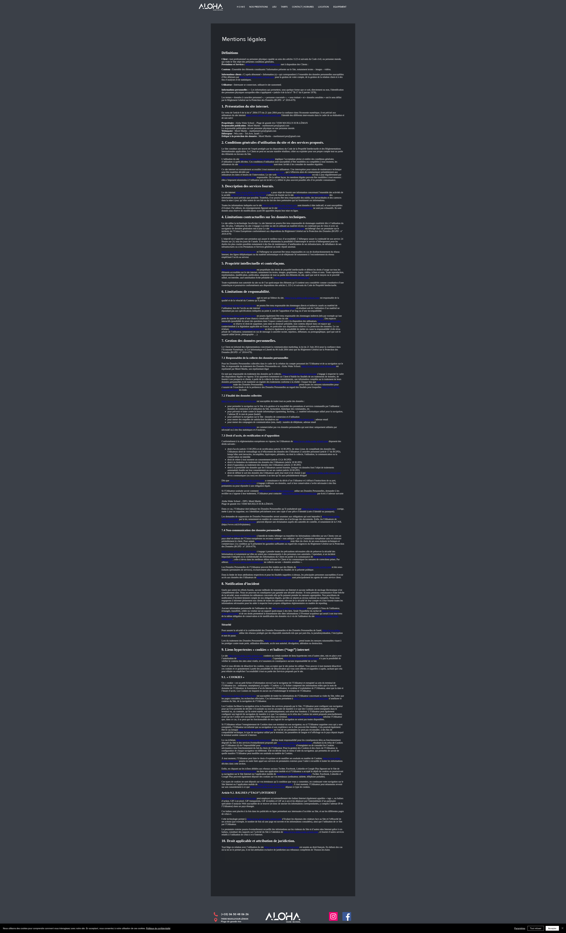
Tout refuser (535, 928)
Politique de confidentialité (158, 928)
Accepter (552, 928)
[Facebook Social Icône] (346, 916)
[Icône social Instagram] (333, 916)
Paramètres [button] (519, 928)
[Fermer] (562, 928)
